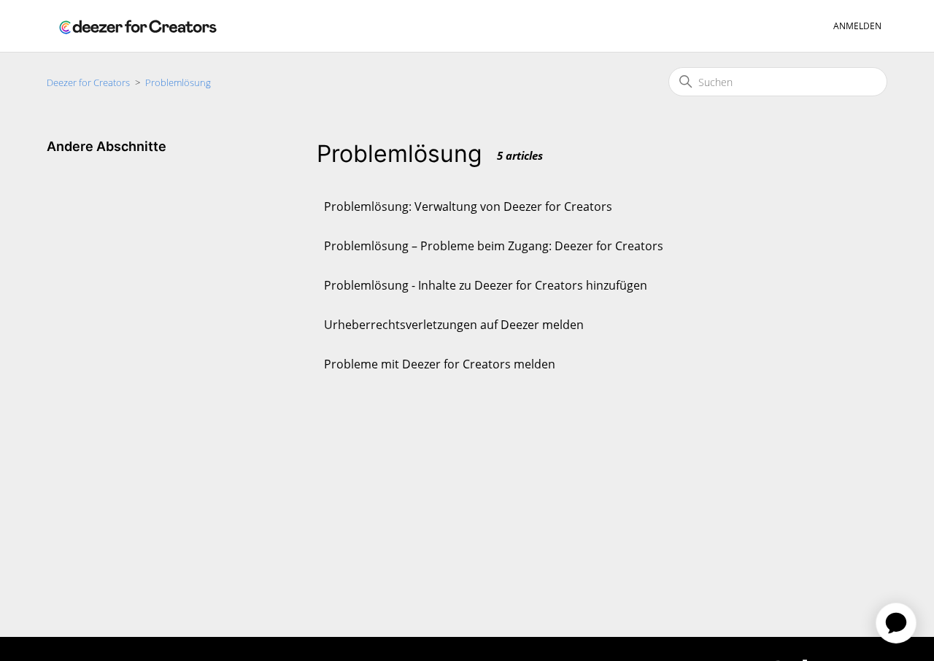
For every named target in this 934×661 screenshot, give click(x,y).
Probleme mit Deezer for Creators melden (439, 364)
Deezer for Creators (88, 82)
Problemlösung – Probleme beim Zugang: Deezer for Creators (493, 246)
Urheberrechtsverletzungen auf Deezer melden (454, 325)
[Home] (138, 26)
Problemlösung (178, 82)
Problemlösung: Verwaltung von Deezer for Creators (468, 206)
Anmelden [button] (857, 26)
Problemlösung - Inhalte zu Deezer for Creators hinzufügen (485, 285)
